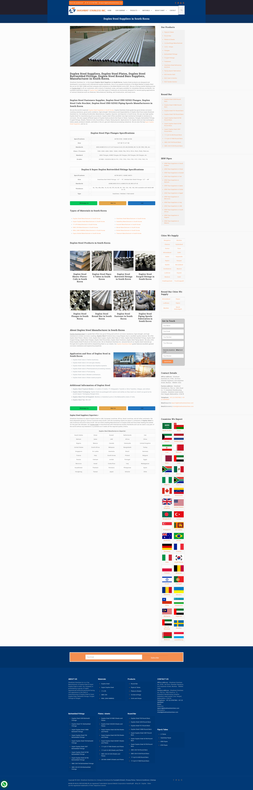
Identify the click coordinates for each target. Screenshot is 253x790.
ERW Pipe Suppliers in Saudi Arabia (173, 164)
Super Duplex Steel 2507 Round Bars (172, 130)
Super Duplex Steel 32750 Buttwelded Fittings (80, 759)
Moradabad (179, 264)
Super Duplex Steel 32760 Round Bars (172, 124)
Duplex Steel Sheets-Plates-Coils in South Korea (80, 278)
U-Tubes (163, 734)
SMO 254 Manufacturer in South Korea (85, 227)
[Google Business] (184, 3)
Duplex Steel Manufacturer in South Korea (87, 218)
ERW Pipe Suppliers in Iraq (173, 202)
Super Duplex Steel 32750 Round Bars (172, 119)
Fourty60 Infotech (119, 780)
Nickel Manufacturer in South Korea (128, 230)
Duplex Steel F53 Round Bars (173, 114)
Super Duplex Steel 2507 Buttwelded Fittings (80, 747)
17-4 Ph (103, 691)
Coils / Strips (168, 47)
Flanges (167, 50)
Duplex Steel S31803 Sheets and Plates (112, 719)
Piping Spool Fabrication (172, 71)
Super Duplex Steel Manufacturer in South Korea (89, 221)
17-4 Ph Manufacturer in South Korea (85, 224)
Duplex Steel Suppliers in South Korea (101, 110)
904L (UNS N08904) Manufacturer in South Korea (89, 230)
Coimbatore (167, 269)
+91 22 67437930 (91, 3)
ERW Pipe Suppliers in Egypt (173, 193)
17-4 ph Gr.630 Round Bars (173, 135)
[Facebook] (176, 3)
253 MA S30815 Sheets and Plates (112, 759)
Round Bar (167, 36)
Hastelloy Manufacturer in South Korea (129, 221)
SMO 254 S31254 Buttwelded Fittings (81, 768)
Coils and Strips (136, 698)
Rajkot (167, 260)
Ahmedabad (167, 252)
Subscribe (155, 658)
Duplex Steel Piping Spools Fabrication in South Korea (145, 317)
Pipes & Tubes (169, 32)
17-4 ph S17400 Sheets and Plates (112, 746)
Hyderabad (179, 244)
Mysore (179, 269)
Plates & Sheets (169, 39)
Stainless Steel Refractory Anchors (173, 66)
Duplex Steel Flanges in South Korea (79, 316)
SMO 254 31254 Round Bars (173, 146)
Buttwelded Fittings (170, 54)
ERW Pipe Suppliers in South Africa (173, 210)
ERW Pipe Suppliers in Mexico (171, 222)
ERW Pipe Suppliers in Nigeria (171, 216)
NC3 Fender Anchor (170, 82)
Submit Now (167, 361)
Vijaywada (179, 256)
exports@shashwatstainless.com (111, 3)
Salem (167, 256)
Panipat (179, 260)
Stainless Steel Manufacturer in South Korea (131, 218)
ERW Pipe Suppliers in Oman (173, 169)
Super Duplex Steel (107, 687)
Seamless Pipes (166, 738)
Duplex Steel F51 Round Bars (173, 110)
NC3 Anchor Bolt (169, 74)
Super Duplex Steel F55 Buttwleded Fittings (79, 736)
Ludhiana (166, 303)
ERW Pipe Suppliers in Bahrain (171, 181)
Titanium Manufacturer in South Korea (128, 233)
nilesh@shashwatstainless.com (183, 406)
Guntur (167, 248)
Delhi (179, 252)
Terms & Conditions (142, 780)
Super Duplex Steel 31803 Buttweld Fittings (80, 730)
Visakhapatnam (167, 281)
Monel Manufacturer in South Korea (128, 227)
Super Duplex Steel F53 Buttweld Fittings (82, 742)
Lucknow (167, 273)
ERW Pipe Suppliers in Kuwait (174, 172)
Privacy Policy (130, 780)
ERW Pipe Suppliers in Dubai (173, 189)
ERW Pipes (164, 741)
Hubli (179, 277)
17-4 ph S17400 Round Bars (173, 138)
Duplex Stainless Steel (124, 344)
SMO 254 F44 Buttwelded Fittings (83, 763)
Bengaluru (167, 240)
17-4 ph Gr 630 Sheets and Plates (112, 750)
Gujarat (179, 273)
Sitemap (153, 780)
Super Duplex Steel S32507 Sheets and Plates (112, 742)
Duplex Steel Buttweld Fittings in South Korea (123, 276)
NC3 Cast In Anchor (170, 78)
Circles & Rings (136, 694)
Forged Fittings (169, 58)
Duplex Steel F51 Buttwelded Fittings (81, 725)
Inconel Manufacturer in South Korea (128, 224)
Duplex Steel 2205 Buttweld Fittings (81, 719)
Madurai (167, 277)
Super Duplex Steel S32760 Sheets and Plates (112, 730)
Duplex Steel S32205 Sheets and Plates (112, 725)
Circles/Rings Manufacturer (173, 43)
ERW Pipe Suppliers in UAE (173, 206)
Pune (179, 248)
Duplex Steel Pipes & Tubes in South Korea (101, 276)
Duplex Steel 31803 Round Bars (173, 106)
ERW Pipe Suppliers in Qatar (173, 185)
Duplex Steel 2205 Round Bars (172, 100)
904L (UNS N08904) (107, 698)
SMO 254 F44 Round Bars (172, 142)
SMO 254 (104, 694)
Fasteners (167, 61)
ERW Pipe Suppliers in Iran (173, 176)
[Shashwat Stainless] (87, 10)
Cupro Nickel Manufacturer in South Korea (87, 233)
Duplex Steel (94, 90)
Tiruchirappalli (179, 281)
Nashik (167, 264)
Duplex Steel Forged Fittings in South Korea (145, 276)
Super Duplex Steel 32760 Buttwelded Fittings (80, 753)
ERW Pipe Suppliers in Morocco (171, 197)
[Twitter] (178, 3)
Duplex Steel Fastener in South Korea (123, 316)
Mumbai (179, 240)
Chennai (167, 244)
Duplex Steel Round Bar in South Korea (102, 316)
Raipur (178, 299)
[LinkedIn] (181, 3)
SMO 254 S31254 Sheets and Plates (110, 755)
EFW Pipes (164, 745)
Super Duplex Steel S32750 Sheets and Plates (112, 736)
